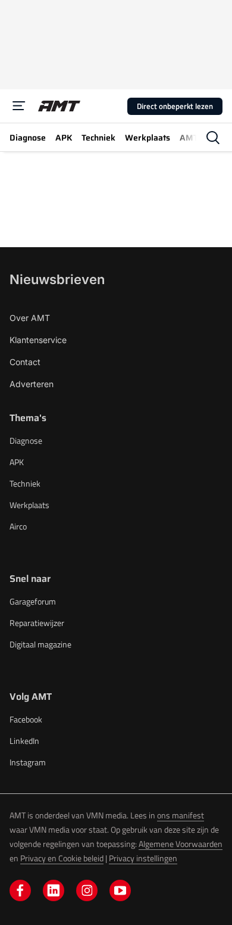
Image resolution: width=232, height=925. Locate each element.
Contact (25, 362)
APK (17, 462)
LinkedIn (24, 740)
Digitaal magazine (40, 644)
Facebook (26, 719)
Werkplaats (29, 505)
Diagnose (26, 440)
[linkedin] (53, 890)
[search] (212, 137)
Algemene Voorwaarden (180, 843)
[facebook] (20, 890)
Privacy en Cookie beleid (62, 858)
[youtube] (120, 890)
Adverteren (32, 384)
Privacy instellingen (143, 858)
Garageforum (33, 601)
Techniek (25, 483)
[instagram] (87, 890)
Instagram (28, 762)
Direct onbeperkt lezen (175, 106)
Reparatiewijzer (37, 622)
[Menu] (19, 106)
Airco (18, 526)
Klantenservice (38, 340)
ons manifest (180, 815)
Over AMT (30, 318)
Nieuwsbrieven (57, 279)
